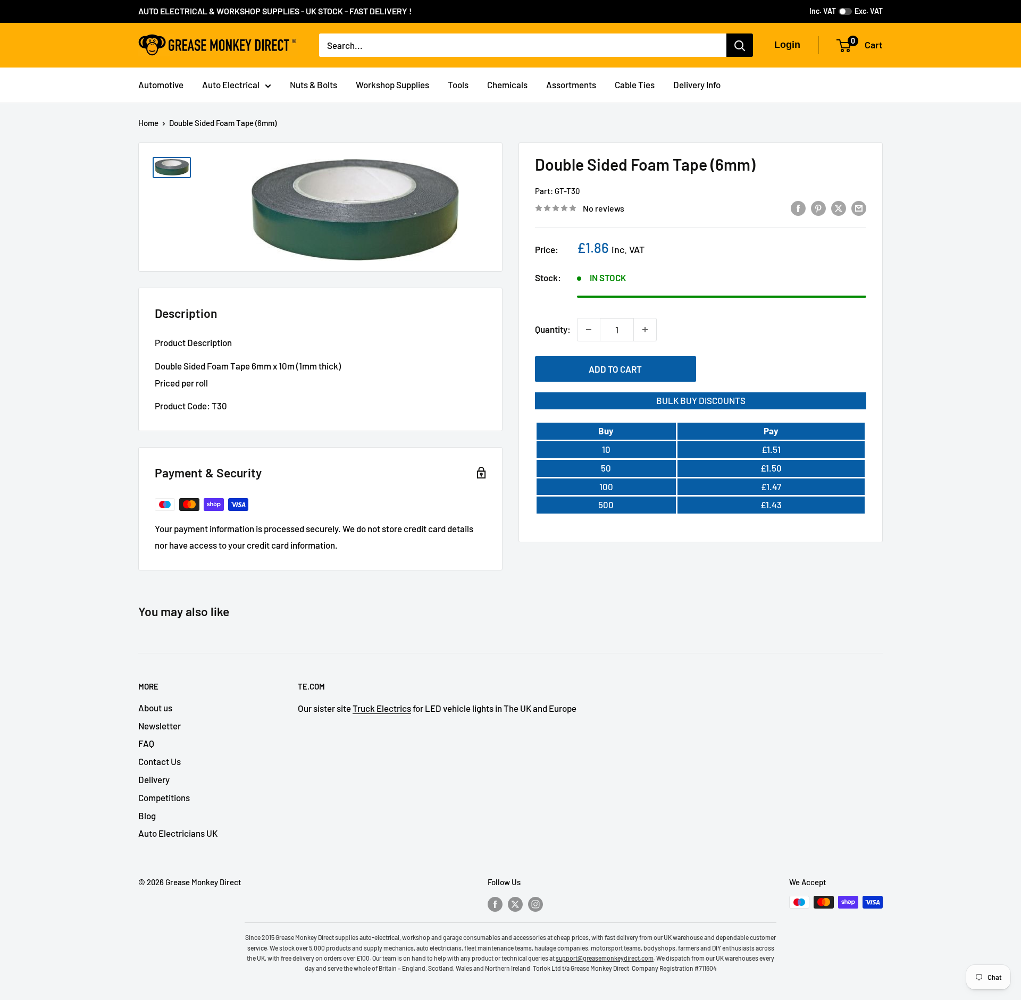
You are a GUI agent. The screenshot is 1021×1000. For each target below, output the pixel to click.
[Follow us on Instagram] (535, 904)
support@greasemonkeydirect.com (605, 958)
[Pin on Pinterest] (818, 207)
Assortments (571, 84)
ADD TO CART (615, 369)
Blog (147, 815)
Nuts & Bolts (313, 84)
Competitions (164, 797)
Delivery (154, 779)
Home (148, 123)
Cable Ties (635, 84)
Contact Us (159, 761)
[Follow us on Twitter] (515, 904)
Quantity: (553, 329)
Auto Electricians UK (177, 833)
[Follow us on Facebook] (495, 904)
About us (155, 707)
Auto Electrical (231, 84)
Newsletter (159, 725)
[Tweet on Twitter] (838, 207)
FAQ (146, 743)
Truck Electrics (382, 708)
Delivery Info (697, 84)
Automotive (160, 84)
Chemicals (507, 84)
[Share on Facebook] (798, 207)
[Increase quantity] (645, 329)
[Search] (739, 45)
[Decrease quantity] (589, 329)
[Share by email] (858, 207)
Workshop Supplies (392, 84)
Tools (458, 84)
